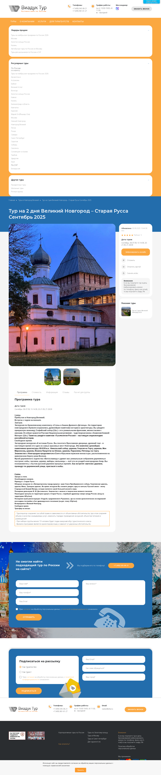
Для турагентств (59, 21)
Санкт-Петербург (18, 138)
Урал (13, 162)
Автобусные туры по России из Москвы (26, 49)
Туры (13, 21)
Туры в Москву (93, 735)
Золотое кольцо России (20, 42)
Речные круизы (17, 191)
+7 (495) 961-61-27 (80, 11)
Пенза (13, 128)
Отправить (29, 617)
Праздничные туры (18, 185)
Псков (13, 131)
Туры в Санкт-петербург (97, 739)
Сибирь (14, 145)
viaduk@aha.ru (107, 709)
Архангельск (16, 77)
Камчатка (15, 107)
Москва (14, 38)
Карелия (14, 111)
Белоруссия (15, 168)
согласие (27, 609)
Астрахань (15, 80)
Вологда (14, 90)
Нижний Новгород (18, 121)
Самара (14, 135)
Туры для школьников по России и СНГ (26, 52)
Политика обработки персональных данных (127, 747)
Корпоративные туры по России (71, 732)
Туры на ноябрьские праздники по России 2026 (29, 35)
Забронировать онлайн (136, 252)
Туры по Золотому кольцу (98, 732)
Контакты (78, 21)
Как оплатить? (64, 744)
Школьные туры (17, 188)
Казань (14, 45)
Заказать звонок (141, 9)
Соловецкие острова (19, 151)
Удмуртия (14, 158)
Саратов (14, 141)
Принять (80, 770)
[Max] (117, 8)
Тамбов (14, 155)
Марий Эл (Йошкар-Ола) (20, 114)
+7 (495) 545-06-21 (80, 8)
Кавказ (13, 97)
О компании (27, 21)
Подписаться (29, 691)
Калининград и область (20, 104)
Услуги (42, 21)
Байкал (13, 84)
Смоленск (15, 148)
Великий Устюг (17, 87)
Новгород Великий (18, 124)
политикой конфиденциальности (75, 609)
